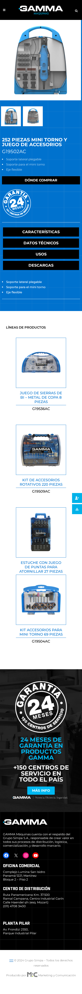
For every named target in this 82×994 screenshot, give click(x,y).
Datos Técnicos (41, 243)
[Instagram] (26, 855)
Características (41, 232)
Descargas (41, 265)
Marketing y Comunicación (57, 975)
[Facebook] (6, 855)
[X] (16, 855)
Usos (41, 254)
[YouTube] (35, 855)
